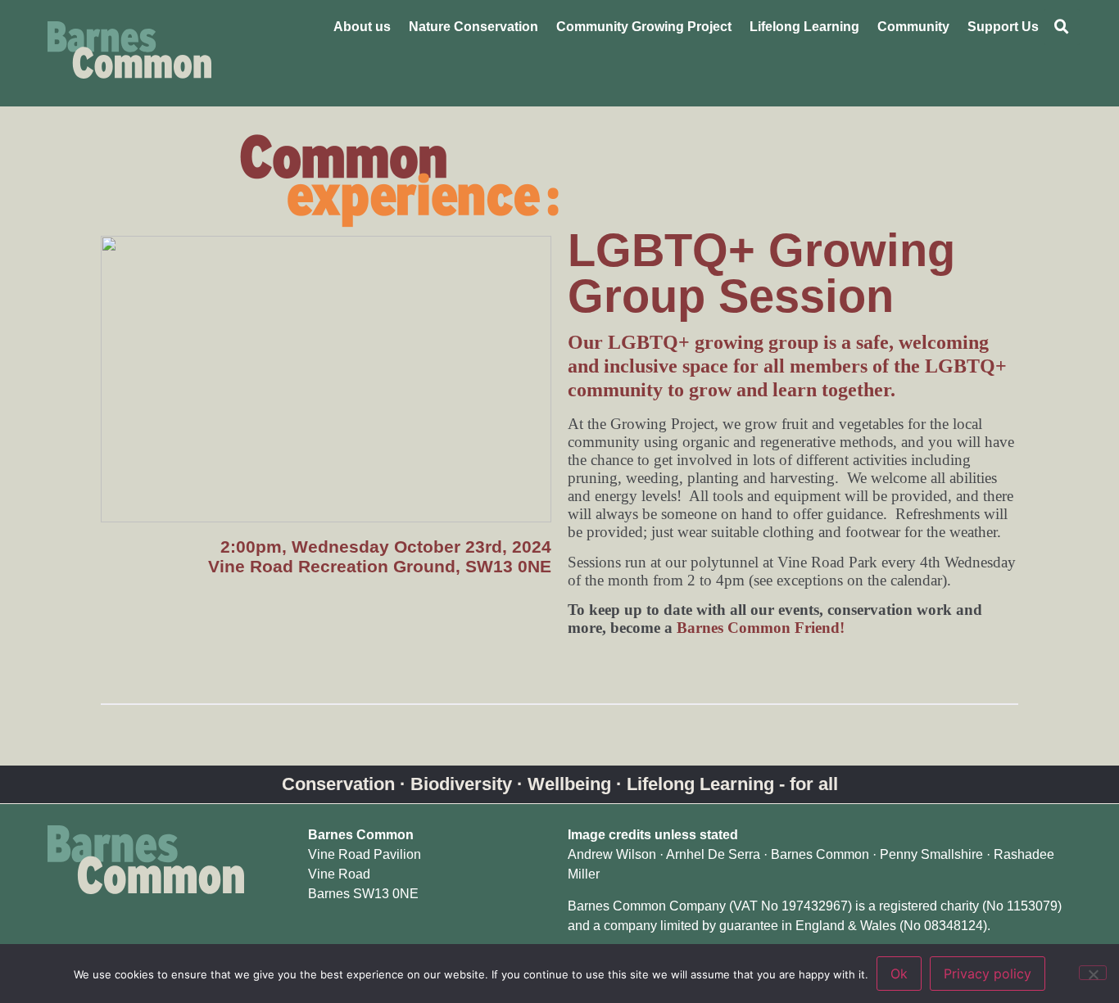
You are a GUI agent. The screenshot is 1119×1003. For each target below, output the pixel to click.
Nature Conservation (473, 27)
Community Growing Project (644, 27)
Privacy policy (987, 973)
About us (362, 27)
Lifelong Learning (804, 27)
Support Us (1003, 27)
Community (913, 27)
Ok (899, 973)
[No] (1093, 972)
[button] (1062, 27)
